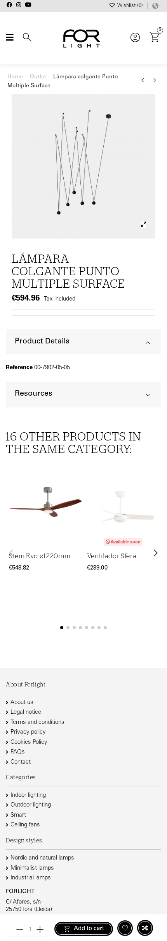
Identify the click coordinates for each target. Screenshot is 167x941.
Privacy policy (28, 732)
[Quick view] (75, 516)
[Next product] (155, 83)
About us (21, 703)
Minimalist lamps (32, 868)
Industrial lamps (30, 878)
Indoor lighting (28, 795)
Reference (19, 368)
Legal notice (25, 712)
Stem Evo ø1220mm (40, 556)
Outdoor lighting (30, 805)
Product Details (42, 341)
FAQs (17, 752)
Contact (20, 762)
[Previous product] (144, 83)
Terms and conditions (37, 722)
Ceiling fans (25, 825)
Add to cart (89, 929)
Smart (18, 815)
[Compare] (75, 501)
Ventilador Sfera (112, 556)
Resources (33, 394)
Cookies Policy (28, 742)
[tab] (83, 342)
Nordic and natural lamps (42, 858)
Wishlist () (130, 6)
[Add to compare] (145, 928)
